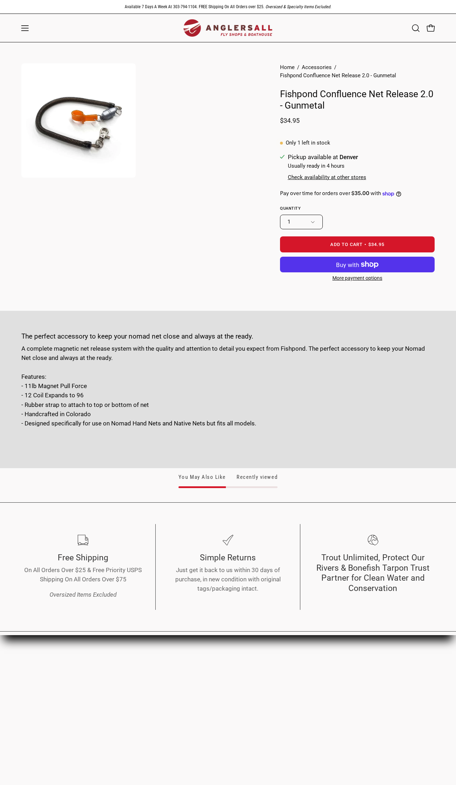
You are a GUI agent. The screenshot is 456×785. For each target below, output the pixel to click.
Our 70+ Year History (391, 664)
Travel (115, 688)
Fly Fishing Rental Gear (308, 685)
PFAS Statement (214, 710)
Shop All (118, 676)
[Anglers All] (228, 28)
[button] (415, 28)
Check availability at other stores (327, 177)
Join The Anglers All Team (398, 676)
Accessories (317, 67)
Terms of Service (215, 676)
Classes (117, 700)
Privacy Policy (211, 664)
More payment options (357, 278)
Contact (374, 688)
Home (287, 67)
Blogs (115, 713)
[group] (228, 7)
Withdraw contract (217, 722)
